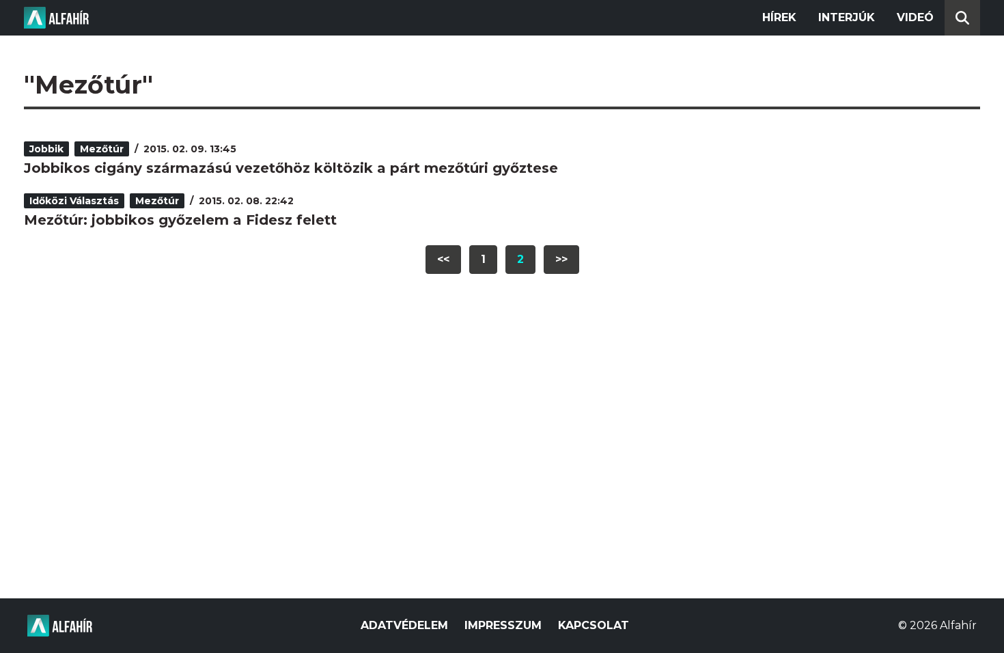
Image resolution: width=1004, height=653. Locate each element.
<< (443, 259)
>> (561, 259)
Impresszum (503, 625)
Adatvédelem (404, 625)
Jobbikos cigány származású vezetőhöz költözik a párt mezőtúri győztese (291, 168)
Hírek (779, 17)
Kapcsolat (593, 625)
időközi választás (74, 201)
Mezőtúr (102, 149)
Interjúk (846, 17)
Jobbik (46, 149)
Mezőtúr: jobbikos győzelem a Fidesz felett (180, 220)
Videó (915, 17)
